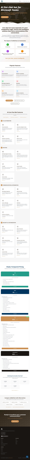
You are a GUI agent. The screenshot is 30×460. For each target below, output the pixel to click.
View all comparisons (14, 390)
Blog (16, 439)
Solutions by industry (23, 117)
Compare (2, 442)
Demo (16, 442)
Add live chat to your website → (5, 19)
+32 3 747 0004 (3, 433)
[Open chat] (27, 456)
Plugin (16, 443)
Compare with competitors (14, 117)
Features (2, 439)
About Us (2, 448)
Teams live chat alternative (4, 443)
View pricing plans (5, 117)
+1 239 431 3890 (3, 434)
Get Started (15, 286)
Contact (2, 449)
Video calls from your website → (14, 19)
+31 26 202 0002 (3, 432)
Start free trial (4, 17)
